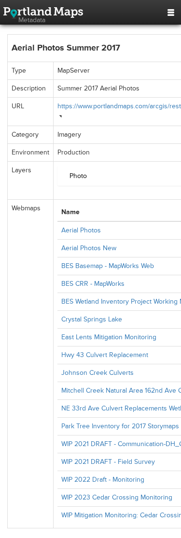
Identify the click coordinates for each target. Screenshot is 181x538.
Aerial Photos (81, 230)
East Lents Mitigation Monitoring (108, 337)
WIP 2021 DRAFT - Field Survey (108, 462)
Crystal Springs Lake (91, 319)
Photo (78, 176)
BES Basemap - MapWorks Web (107, 266)
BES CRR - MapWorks (93, 284)
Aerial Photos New (88, 248)
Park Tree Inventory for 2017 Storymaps (120, 426)
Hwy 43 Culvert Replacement (104, 355)
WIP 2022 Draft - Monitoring (102, 479)
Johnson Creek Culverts (97, 373)
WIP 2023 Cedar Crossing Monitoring (116, 497)
